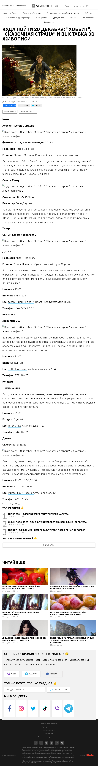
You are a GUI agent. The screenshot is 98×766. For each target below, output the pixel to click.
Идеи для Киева (10, 13)
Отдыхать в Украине (32, 13)
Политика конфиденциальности (49, 737)
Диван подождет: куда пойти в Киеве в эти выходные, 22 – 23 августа (24, 639)
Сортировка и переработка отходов (63, 13)
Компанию (77, 6)
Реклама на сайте (49, 730)
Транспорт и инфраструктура (17, 17)
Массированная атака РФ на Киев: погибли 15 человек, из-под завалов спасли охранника (72, 640)
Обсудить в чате (21, 504)
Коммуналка (41, 17)
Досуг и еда (58, 17)
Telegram (33, 674)
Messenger (55, 674)
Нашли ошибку (7, 504)
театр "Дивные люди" (21, 301)
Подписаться (60, 690)
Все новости (49, 22)
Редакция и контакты (49, 727)
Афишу (67, 6)
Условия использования (49, 723)
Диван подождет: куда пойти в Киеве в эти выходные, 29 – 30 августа (47, 522)
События (88, 13)
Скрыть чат (49, 545)
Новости (5, 6)
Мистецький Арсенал (21, 492)
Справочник (21, 6)
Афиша (12, 6)
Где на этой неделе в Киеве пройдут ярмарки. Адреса (38, 514)
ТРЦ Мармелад (17, 369)
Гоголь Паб (14, 425)
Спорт (73, 17)
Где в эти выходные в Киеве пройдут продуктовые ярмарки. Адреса (46, 530)
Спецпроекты (88, 17)
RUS (87, 6)
